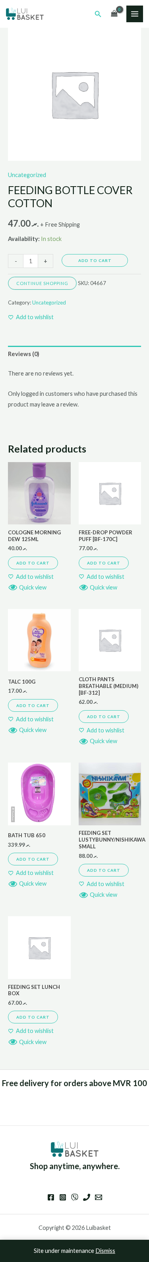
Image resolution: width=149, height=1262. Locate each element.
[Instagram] (62, 1197)
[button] (98, 14)
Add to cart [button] (33, 563)
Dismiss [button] (105, 1250)
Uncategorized (27, 174)
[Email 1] (98, 1197)
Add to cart (95, 260)
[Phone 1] (86, 1197)
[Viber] (74, 1197)
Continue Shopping (42, 283)
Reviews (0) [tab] (23, 354)
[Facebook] (50, 1197)
